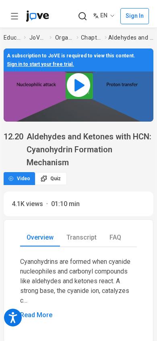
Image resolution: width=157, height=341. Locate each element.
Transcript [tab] (81, 237)
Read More (36, 315)
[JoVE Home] (37, 16)
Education (12, 37)
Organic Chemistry (64, 37)
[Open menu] (14, 16)
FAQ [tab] (115, 237)
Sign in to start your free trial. (40, 64)
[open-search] (82, 16)
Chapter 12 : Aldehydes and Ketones (91, 37)
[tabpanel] (78, 288)
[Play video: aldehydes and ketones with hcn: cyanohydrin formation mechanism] (78, 85)
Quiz (55, 178)
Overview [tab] (40, 237)
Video (23, 178)
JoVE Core (37, 37)
